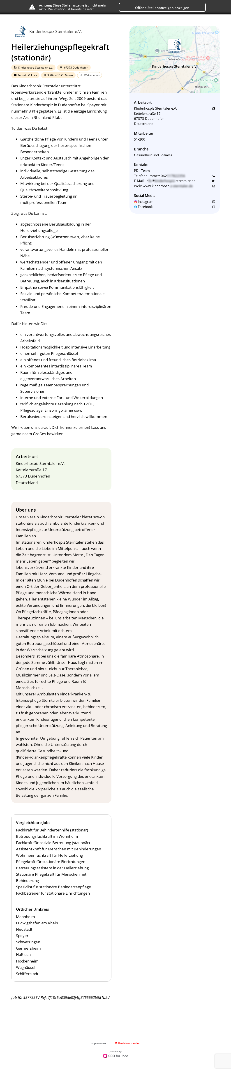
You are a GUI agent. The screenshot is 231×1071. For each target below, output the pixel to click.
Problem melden (128, 1043)
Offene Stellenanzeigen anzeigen (162, 7)
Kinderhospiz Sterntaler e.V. (55, 31)
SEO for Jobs (115, 1056)
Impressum (98, 1043)
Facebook (145, 206)
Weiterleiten (89, 75)
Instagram (145, 201)
